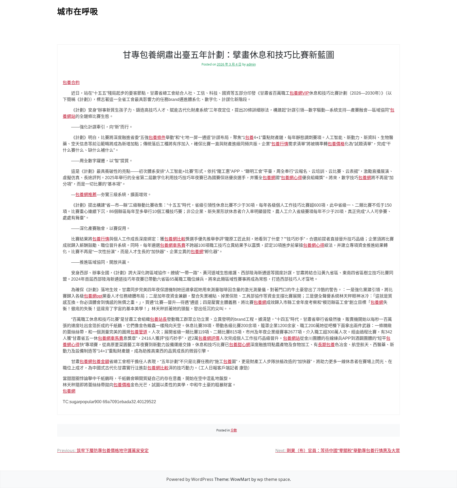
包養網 (269, 177)
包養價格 (336, 144)
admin (251, 64)
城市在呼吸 (77, 11)
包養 (249, 137)
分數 (234, 430)
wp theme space (273, 479)
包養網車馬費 (172, 245)
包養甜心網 (239, 344)
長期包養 (326, 344)
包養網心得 (291, 177)
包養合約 (71, 82)
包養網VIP (299, 93)
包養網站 (291, 338)
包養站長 (158, 319)
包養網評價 (209, 338)
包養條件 (157, 137)
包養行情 (279, 144)
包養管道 (138, 332)
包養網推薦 (86, 194)
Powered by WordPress (189, 479)
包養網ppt (93, 296)
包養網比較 (174, 239)
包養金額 (100, 361)
